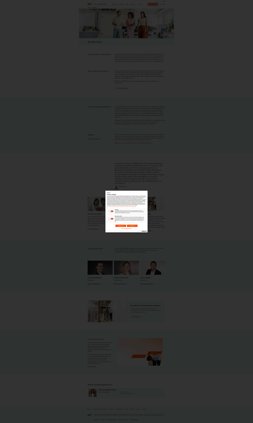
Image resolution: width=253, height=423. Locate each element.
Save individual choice (126, 228)
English (108, 192)
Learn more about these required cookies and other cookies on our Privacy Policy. (121, 206)
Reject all (132, 225)
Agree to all (120, 225)
